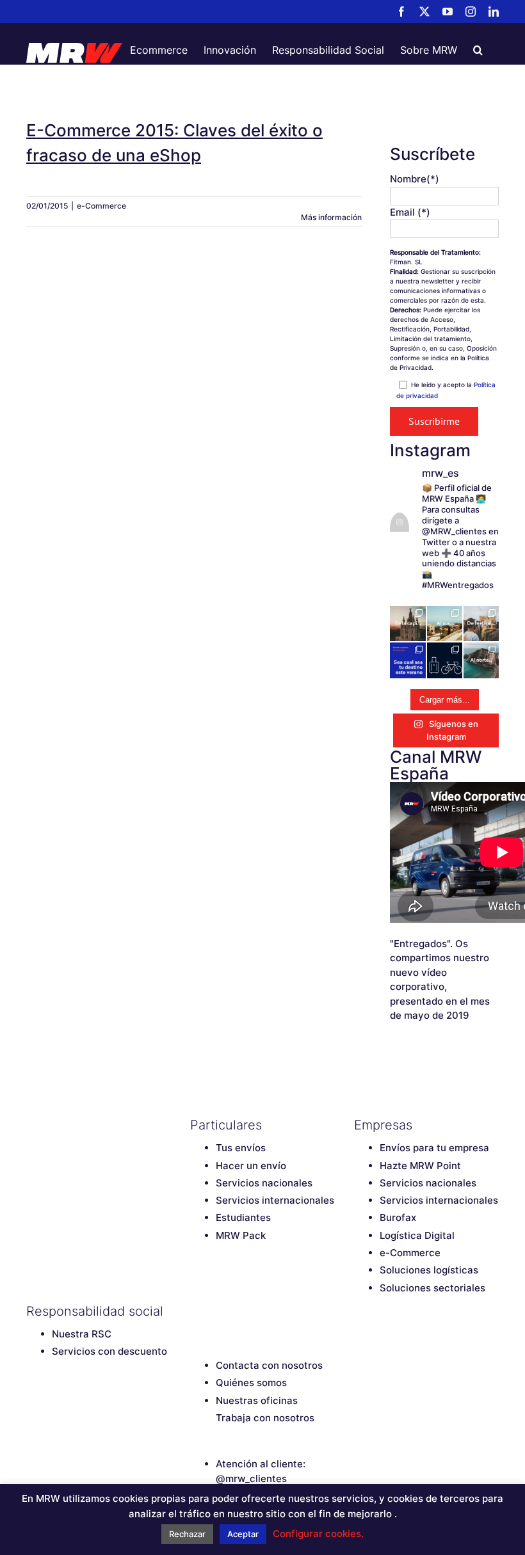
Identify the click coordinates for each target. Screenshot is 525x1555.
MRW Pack (241, 1235)
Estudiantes (243, 1217)
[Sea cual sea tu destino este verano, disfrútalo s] (407, 660)
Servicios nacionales (264, 1183)
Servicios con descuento (109, 1351)
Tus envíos (241, 1148)
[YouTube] (241, 1311)
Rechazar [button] (187, 1534)
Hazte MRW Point (420, 1166)
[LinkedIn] (286, 1311)
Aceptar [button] (243, 1534)
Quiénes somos (251, 1382)
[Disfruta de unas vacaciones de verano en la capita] (407, 623)
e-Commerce (101, 206)
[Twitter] (219, 1311)
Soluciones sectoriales (432, 1288)
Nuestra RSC (81, 1334)
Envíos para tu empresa (434, 1148)
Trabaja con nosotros (265, 1418)
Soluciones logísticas (429, 1270)
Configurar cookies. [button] (318, 1533)
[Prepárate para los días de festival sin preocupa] (481, 623)
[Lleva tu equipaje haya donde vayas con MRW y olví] (444, 660)
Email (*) (410, 212)
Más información (331, 217)
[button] (478, 50)
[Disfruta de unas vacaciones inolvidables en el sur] (444, 623)
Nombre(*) (414, 179)
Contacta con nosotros (269, 1365)
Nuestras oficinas (257, 1400)
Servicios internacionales (275, 1200)
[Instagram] (263, 1311)
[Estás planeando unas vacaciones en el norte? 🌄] (481, 660)
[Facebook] (196, 1311)
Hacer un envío (251, 1166)
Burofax (398, 1217)
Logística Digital (417, 1235)
